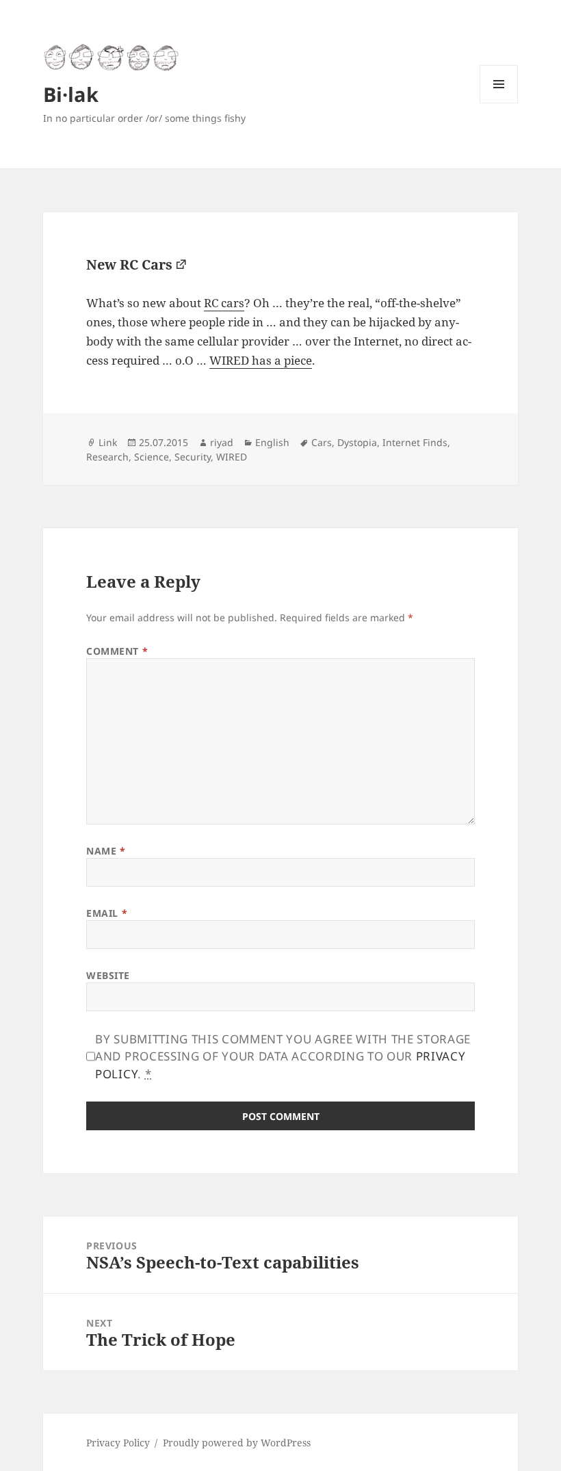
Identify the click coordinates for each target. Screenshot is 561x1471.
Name (105, 850)
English (272, 442)
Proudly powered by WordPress (237, 1442)
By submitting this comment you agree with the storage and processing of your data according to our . (283, 1056)
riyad (221, 442)
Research (107, 456)
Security (192, 456)
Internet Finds (414, 442)
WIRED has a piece (260, 360)
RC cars (224, 303)
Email (106, 913)
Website (108, 975)
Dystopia (357, 442)
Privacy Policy (118, 1442)
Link (108, 442)
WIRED (231, 456)
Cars (321, 442)
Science (151, 456)
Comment (117, 651)
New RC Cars (129, 264)
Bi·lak (71, 94)
